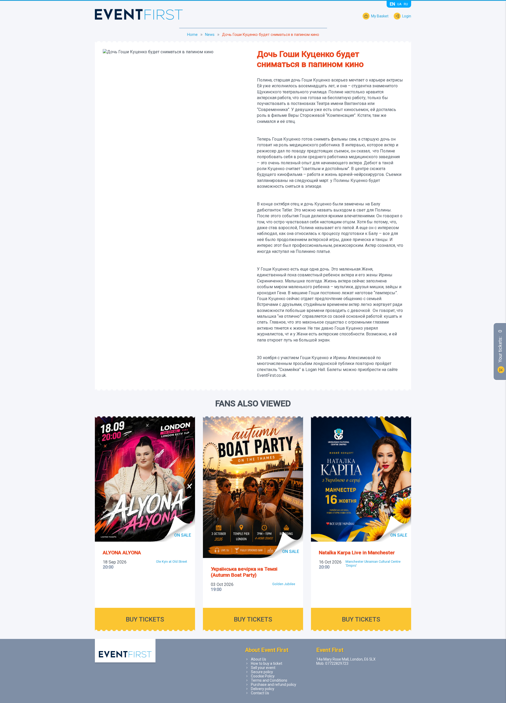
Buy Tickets (145, 619)
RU (406, 4)
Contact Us (260, 693)
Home (192, 34)
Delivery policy (262, 689)
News (210, 34)
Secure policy (262, 672)
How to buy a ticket (266, 663)
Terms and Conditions (269, 680)
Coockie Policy (263, 676)
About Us (258, 659)
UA (399, 4)
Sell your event (263, 668)
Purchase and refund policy (273, 684)
